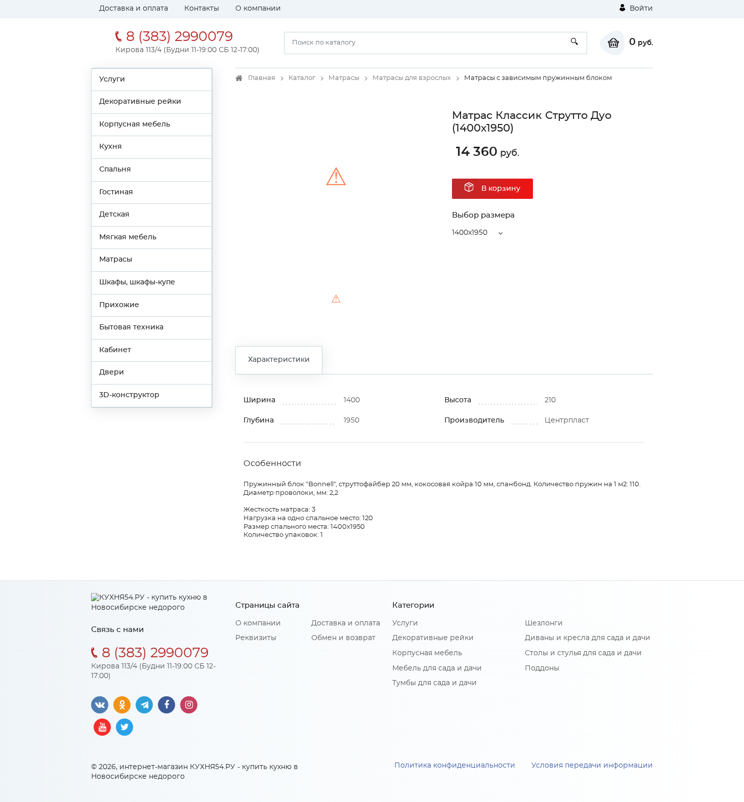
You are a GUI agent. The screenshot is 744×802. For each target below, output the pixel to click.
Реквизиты (255, 638)
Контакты (201, 8)
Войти (640, 8)
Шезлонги (544, 623)
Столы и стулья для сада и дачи (583, 653)
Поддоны (542, 668)
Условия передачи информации (592, 765)
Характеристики (279, 359)
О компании (258, 8)
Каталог (301, 78)
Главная (261, 78)
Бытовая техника (131, 327)
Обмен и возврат (343, 638)
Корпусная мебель (134, 124)
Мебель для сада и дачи (437, 668)
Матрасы (115, 259)
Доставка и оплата (133, 8)
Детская (114, 214)
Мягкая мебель (127, 237)
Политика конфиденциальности (454, 765)
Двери (111, 372)
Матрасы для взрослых (412, 78)
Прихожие (119, 305)
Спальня (115, 169)
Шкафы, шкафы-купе (137, 282)
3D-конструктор (129, 395)
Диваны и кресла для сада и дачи (587, 638)
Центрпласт (567, 420)
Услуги (112, 79)
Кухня (110, 146)
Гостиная (116, 192)
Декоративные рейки (140, 101)
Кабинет (115, 350)
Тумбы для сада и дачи (434, 683)
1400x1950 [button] (469, 232)
